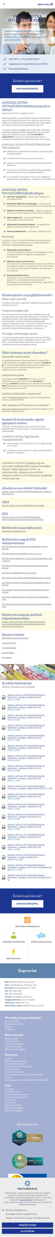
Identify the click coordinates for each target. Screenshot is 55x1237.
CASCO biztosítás (13, 1047)
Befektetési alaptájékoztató (14, 531)
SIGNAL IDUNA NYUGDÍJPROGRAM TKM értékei (23, 506)
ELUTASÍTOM (27, 1231)
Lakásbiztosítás (12, 1041)
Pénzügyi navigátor (14, 1108)
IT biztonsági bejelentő (16, 1064)
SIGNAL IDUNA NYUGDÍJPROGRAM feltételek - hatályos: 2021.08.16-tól (26, 778)
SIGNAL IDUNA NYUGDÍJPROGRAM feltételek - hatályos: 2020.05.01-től (26, 816)
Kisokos (8, 1077)
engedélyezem (27, 1225)
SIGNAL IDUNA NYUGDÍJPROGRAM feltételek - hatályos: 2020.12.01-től (26, 796)
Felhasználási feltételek (16, 1097)
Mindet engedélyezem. (17, 1210)
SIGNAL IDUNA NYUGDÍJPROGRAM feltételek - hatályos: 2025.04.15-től (26, 717)
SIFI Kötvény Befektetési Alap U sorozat (19, 573)
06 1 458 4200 (12, 1021)
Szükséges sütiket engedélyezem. (22, 1214)
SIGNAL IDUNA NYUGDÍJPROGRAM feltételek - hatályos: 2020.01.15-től (26, 827)
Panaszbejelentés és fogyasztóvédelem (24, 1075)
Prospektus (7, 658)
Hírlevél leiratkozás (14, 1072)
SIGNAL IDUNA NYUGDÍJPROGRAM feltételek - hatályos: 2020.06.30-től (26, 806)
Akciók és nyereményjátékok (19, 1066)
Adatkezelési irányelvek (16, 1094)
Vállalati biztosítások (15, 1049)
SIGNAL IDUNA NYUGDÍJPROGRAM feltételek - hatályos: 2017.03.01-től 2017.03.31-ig (30, 877)
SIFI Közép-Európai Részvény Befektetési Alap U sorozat (26, 578)
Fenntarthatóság (9, 648)
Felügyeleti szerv (13, 1092)
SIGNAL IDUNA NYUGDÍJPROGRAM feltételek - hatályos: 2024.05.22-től (26, 737)
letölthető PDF (26, 1200)
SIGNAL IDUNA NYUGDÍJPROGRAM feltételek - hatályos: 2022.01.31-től (26, 768)
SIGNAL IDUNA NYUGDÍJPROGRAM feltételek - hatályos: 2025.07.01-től (26, 707)
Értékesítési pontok (14, 1024)
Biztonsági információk (16, 1061)
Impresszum (10, 1103)
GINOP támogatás (14, 1111)
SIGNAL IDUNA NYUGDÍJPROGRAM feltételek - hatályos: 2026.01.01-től (26, 697)
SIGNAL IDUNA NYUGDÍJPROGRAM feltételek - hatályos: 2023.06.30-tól (26, 748)
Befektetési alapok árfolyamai (15, 638)
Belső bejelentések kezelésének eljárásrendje (27, 1080)
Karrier (8, 1058)
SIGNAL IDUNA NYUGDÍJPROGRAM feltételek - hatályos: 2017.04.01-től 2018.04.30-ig (30, 867)
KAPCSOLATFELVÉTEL (27, 89)
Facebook (10, 1029)
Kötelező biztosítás (14, 1044)
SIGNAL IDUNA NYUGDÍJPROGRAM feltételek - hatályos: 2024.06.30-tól (26, 727)
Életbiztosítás (11, 1039)
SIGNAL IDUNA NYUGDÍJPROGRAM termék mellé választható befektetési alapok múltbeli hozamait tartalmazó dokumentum (23, 624)
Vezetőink (9, 1089)
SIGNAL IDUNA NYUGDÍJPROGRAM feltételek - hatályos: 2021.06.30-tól (30, 787)
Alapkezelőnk (8, 653)
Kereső (8, 1027)
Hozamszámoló (9, 643)
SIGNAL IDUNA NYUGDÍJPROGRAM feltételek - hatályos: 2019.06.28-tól (26, 837)
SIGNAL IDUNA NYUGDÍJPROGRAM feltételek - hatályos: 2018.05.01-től (26, 857)
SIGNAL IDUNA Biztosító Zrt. (41, 4)
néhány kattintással (19, 397)
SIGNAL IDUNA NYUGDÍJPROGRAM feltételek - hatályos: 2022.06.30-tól (26, 758)
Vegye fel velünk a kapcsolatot (15, 409)
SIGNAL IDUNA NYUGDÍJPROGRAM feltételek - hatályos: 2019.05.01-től (26, 847)
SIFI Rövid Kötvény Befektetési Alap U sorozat (22, 554)
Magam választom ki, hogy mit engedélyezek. (28, 1218)
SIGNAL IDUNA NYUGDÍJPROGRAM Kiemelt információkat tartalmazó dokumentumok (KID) (22, 518)
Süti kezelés (10, 1100)
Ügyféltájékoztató (13, 1105)
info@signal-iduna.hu (22, 997)
